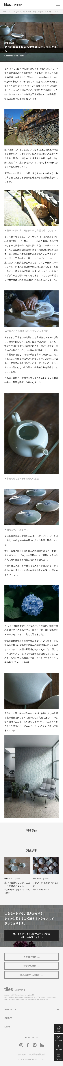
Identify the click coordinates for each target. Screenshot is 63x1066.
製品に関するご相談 (30, 974)
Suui (17, 662)
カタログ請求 (30, 957)
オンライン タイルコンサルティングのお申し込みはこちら (31, 935)
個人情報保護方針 (37, 1054)
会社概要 (22, 1054)
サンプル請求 (30, 965)
